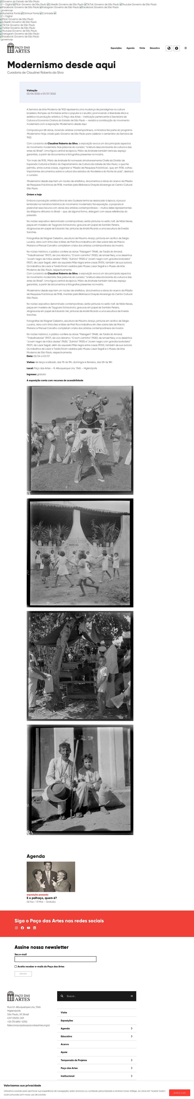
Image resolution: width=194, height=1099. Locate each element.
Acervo (65, 1044)
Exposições (116, 48)
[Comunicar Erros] (55, 13)
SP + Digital (6, 4)
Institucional (67, 1076)
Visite (142, 48)
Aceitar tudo (180, 1093)
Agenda (131, 48)
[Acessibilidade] (176, 48)
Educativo (155, 48)
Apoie (64, 1052)
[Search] (131, 996)
